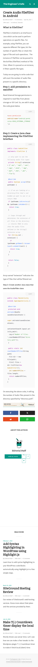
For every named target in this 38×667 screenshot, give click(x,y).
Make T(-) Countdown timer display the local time (18, 626)
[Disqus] (19, 494)
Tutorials (20, 22)
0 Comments (18, 20)
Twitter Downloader (26, 661)
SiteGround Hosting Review (16, 590)
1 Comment (26, 596)
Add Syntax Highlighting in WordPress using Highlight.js (14, 549)
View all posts (13, 457)
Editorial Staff (9, 20)
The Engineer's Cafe (15, 659)
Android (14, 22)
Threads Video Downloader (13, 661)
